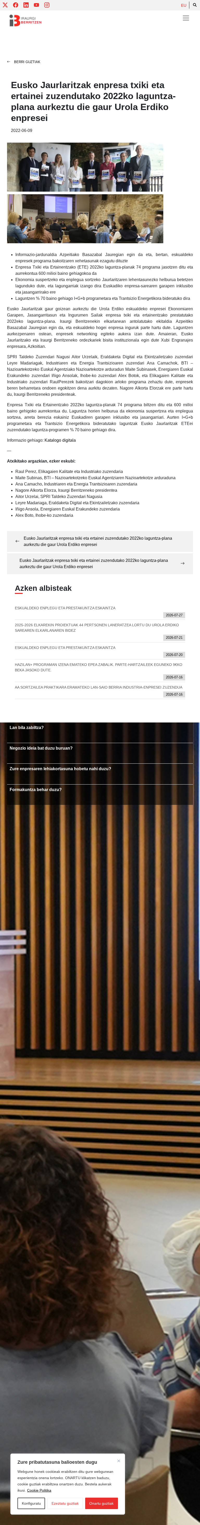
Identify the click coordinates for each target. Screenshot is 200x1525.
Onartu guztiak (101, 1503)
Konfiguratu (31, 1503)
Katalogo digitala (60, 440)
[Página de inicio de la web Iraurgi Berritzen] (25, 20)
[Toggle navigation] (186, 18)
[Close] (118, 1461)
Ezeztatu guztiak (65, 1503)
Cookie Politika (39, 1490)
